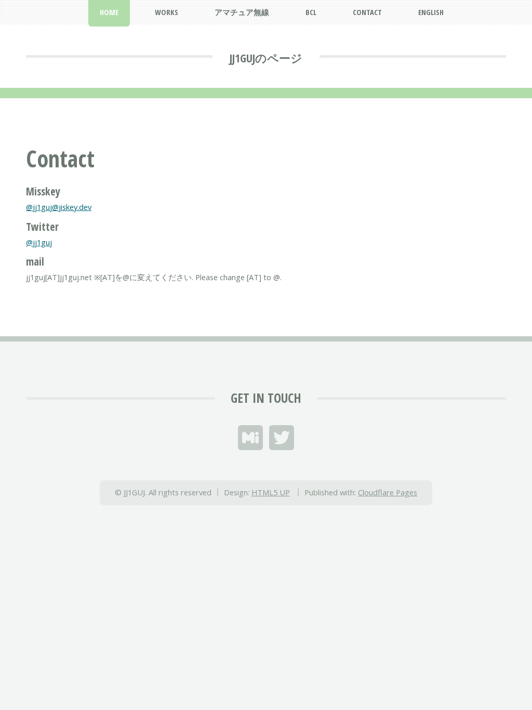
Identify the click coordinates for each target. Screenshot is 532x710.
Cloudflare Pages (387, 492)
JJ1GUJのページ (266, 57)
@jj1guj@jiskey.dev (58, 207)
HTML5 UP (270, 492)
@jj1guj (39, 242)
